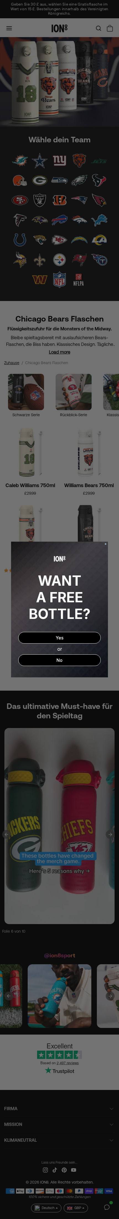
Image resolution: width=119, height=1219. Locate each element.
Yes (59, 638)
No (59, 660)
